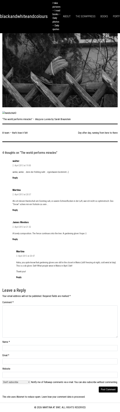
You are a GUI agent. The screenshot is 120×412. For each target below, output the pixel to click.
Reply (15, 178)
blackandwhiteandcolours (24, 16)
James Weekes (20, 222)
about (67, 16)
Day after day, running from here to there (98, 132)
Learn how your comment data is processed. (63, 396)
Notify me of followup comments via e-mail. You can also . (74, 382)
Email (5, 355)
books (104, 16)
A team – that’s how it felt (15, 132)
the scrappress (85, 16)
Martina (16, 190)
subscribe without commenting (102, 382)
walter (15, 161)
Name (6, 341)
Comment (8, 302)
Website (6, 368)
